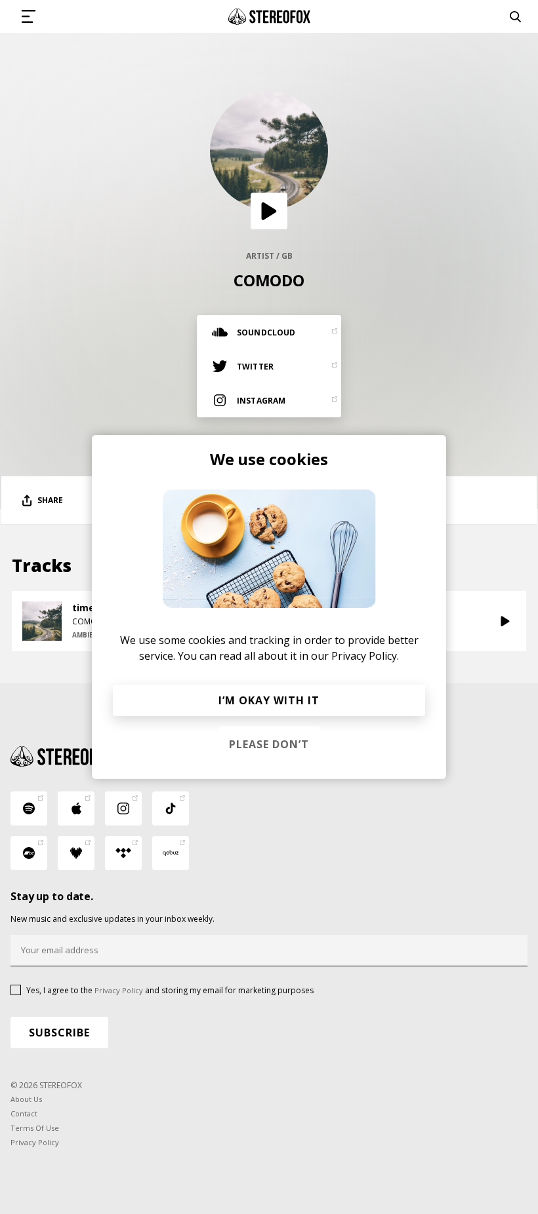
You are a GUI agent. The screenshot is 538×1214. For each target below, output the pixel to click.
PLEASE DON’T (269, 744)
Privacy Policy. (365, 656)
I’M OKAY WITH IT (269, 700)
